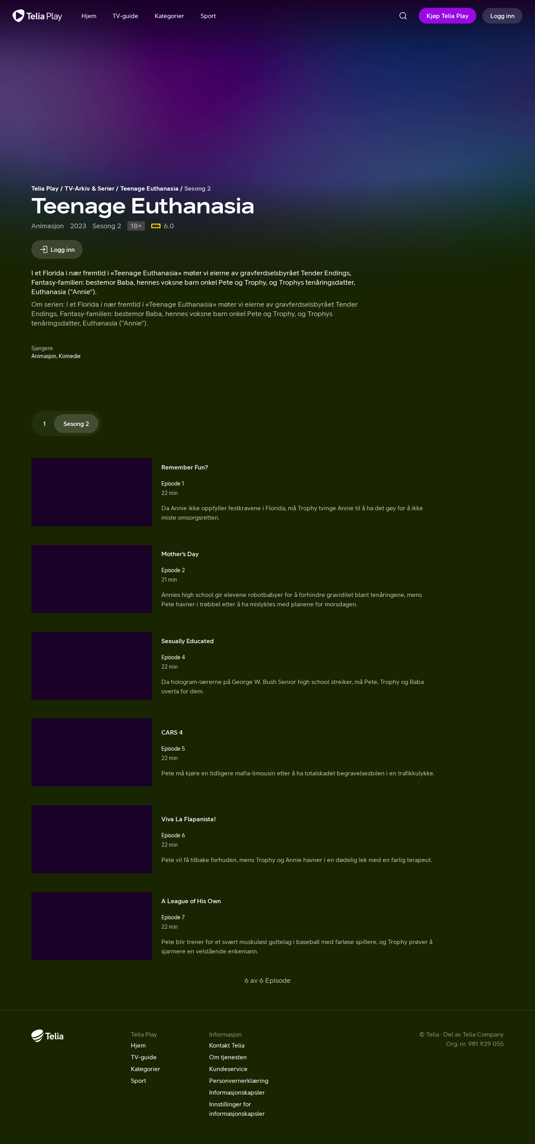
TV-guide (144, 1056)
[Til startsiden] (37, 15)
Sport (138, 1080)
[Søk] (403, 15)
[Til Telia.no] (47, 1035)
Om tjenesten (228, 1056)
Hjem (138, 1045)
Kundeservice (228, 1068)
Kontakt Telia (226, 1045)
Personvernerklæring (238, 1080)
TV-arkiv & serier (89, 188)
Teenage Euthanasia (149, 188)
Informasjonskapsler (237, 1092)
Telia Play (45, 188)
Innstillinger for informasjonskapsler (237, 1108)
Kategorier (145, 1068)
